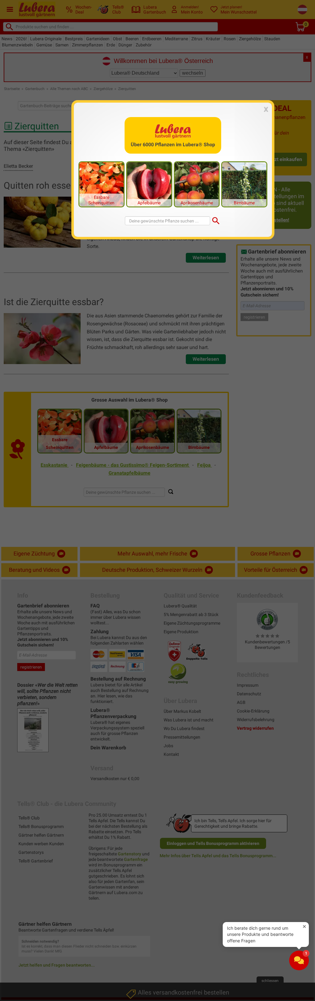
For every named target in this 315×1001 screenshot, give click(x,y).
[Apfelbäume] (149, 184)
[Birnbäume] (244, 184)
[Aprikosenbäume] (197, 184)
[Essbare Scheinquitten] (101, 184)
